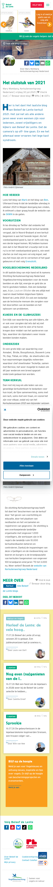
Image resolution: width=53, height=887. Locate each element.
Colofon (33, 860)
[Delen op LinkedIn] (37, 63)
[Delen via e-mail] (42, 63)
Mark (24, 200)
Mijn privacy (10, 862)
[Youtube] (12, 827)
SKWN (9, 214)
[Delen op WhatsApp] (47, 63)
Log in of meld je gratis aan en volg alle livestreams (44, 18)
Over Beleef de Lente (11, 858)
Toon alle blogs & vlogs (16, 43)
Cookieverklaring (30, 857)
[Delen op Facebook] (26, 63)
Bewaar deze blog (20, 96)
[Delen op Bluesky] (32, 63)
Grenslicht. (31, 261)
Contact (25, 860)
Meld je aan (13, 787)
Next (49, 24)
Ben (45, 200)
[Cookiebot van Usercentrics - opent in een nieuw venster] (38, 410)
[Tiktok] (24, 827)
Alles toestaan (26, 465)
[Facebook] (6, 827)
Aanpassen (24, 475)
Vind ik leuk (44, 580)
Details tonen (37, 456)
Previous (3, 24)
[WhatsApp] (30, 827)
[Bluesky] (18, 827)
